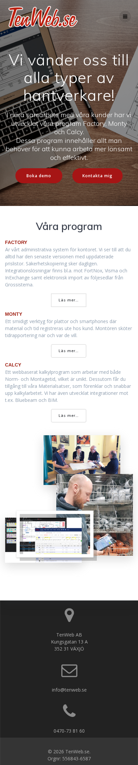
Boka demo (38, 175)
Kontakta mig (97, 175)
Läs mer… (69, 300)
